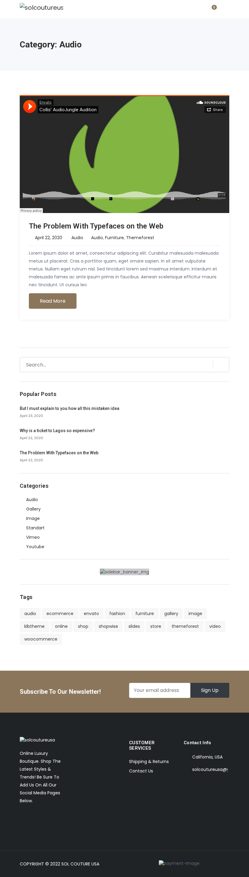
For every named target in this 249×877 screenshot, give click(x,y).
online (61, 626)
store (155, 626)
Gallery (33, 509)
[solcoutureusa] (41, 7)
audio (97, 238)
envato (91, 613)
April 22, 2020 (48, 238)
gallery (171, 613)
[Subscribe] (218, 364)
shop (83, 626)
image (195, 613)
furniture (114, 238)
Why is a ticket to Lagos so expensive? (57, 430)
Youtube (35, 547)
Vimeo (33, 537)
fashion (117, 613)
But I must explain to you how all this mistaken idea (69, 408)
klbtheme (34, 626)
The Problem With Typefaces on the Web (96, 226)
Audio (77, 238)
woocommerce (40, 639)
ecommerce (59, 613)
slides (134, 626)
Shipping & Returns (149, 761)
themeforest (140, 238)
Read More (53, 300)
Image (33, 518)
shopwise (108, 626)
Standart (35, 528)
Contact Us (141, 771)
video (215, 626)
